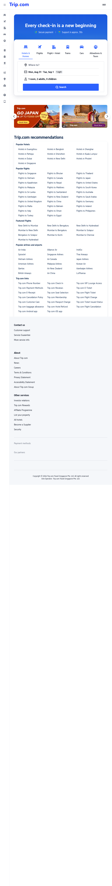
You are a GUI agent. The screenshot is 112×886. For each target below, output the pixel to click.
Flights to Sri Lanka (26, 192)
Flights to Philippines (85, 211)
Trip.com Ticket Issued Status (89, 302)
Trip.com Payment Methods (30, 288)
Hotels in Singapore (27, 163)
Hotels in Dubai (25, 158)
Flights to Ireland (84, 206)
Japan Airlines (82, 259)
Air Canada (52, 259)
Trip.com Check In (55, 283)
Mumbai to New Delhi (28, 230)
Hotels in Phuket (84, 158)
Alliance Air (52, 250)
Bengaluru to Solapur (27, 235)
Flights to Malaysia (26, 187)
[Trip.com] (19, 4)
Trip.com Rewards (22, 405)
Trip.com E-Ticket (84, 288)
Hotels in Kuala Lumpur (86, 154)
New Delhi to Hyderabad (87, 225)
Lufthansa (80, 273)
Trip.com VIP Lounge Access (89, 283)
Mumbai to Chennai (85, 235)
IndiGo (79, 250)
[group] (43, 32)
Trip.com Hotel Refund (57, 307)
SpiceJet (22, 254)
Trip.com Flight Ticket (86, 292)
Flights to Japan (83, 178)
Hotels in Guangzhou (27, 149)
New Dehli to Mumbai (28, 225)
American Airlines (26, 264)
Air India (22, 250)
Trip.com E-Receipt (26, 292)
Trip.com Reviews (55, 288)
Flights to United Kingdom (30, 201)
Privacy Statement (22, 377)
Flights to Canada (55, 178)
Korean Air (81, 264)
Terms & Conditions (22, 372)
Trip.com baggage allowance (31, 307)
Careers (17, 368)
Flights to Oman (54, 211)
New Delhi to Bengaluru (58, 225)
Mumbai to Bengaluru (57, 230)
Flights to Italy (24, 211)
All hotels (18, 420)
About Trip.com (21, 358)
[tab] (26, 50)
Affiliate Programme (23, 410)
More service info (21, 340)
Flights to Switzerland (57, 192)
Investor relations (21, 400)
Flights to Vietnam (26, 178)
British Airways (24, 273)
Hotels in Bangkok (55, 149)
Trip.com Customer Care (29, 302)
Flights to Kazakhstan (27, 183)
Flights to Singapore (27, 173)
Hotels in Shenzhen (56, 154)
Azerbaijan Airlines (84, 268)
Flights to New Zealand (57, 197)
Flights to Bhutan (55, 173)
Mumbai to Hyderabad (28, 240)
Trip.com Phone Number (29, 283)
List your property (22, 415)
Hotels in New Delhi (56, 158)
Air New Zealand (54, 268)
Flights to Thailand (84, 173)
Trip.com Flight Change (86, 297)
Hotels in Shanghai (84, 149)
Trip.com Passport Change (58, 302)
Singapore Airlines (55, 254)
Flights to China (54, 201)
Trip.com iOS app (54, 311)
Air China (51, 273)
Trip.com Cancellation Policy (30, 297)
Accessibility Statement (24, 382)
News (16, 363)
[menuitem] (5, 15)
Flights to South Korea (86, 187)
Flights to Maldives (55, 187)
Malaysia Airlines (54, 264)
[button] (4, 4)
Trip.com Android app (27, 311)
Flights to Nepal (54, 183)
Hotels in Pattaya (26, 154)
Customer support (22, 330)
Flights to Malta (25, 206)
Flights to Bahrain (55, 206)
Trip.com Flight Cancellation (88, 307)
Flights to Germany (84, 201)
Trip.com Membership (57, 297)
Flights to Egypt (54, 215)
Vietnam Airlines (25, 259)
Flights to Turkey (25, 215)
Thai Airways (82, 254)
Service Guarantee (22, 335)
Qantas (21, 268)
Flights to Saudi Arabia (86, 197)
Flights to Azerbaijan (27, 197)
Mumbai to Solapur (84, 230)
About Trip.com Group (24, 387)
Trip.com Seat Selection (57, 292)
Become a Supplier (22, 424)
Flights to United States (87, 183)
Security (17, 429)
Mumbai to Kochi (54, 235)
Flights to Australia (84, 192)
